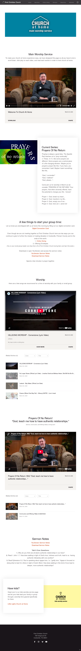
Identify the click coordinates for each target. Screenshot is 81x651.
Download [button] (12, 120)
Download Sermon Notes (40, 256)
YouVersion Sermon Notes (40, 253)
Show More (41, 347)
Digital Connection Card (40, 228)
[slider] (32, 106)
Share (70, 120)
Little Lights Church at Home (18, 604)
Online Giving (41, 241)
